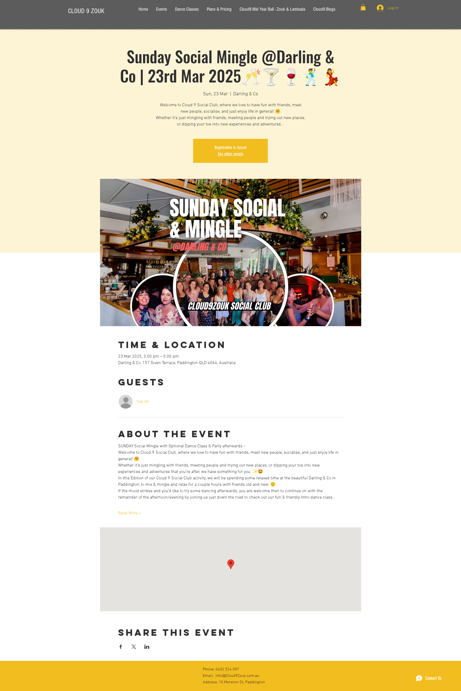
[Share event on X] (133, 647)
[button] (363, 7)
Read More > (129, 513)
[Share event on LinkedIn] (146, 647)
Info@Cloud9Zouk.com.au (237, 675)
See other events (230, 153)
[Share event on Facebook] (120, 647)
